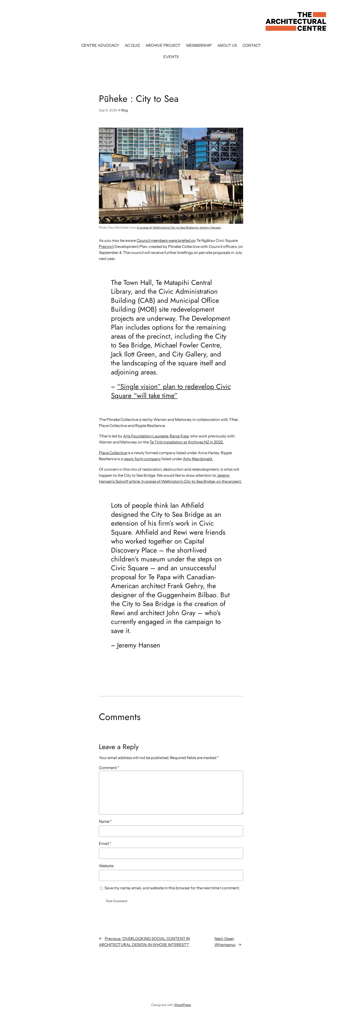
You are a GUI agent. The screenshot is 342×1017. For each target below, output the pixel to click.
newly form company (142, 459)
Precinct (106, 246)
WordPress (182, 1005)
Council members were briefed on (166, 240)
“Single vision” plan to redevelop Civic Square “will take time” (171, 390)
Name (105, 821)
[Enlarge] (237, 133)
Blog (124, 110)
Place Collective (113, 452)
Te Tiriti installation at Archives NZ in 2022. (187, 442)
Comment (109, 767)
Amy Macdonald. (198, 459)
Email (105, 843)
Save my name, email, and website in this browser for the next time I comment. (172, 888)
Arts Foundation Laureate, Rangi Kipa (155, 436)
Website (106, 866)
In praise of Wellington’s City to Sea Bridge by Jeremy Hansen (179, 227)
